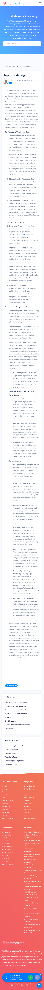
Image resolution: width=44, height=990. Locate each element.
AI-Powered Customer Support (31, 899)
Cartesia (4, 815)
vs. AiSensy (5, 858)
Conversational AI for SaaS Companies (33, 871)
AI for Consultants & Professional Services (31, 909)
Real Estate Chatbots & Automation (32, 866)
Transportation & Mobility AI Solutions (32, 926)
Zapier (26, 795)
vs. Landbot (5, 844)
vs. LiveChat (6, 850)
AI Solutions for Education (32, 840)
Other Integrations (30, 818)
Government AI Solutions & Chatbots (33, 915)
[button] (39, 985)
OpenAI (4, 786)
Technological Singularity (14, 761)
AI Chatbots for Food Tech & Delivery (33, 888)
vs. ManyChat (6, 835)
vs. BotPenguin (7, 847)
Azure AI (4, 795)
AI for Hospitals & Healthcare (30, 850)
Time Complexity (11, 757)
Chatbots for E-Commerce (32, 832)
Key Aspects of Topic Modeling (16, 702)
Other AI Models (7, 818)
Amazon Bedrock (7, 801)
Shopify (26, 812)
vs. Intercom (6, 832)
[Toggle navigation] (40, 3)
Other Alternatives (8, 864)
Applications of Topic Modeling (16, 710)
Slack (25, 815)
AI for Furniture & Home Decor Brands (32, 931)
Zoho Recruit (28, 804)
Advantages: (9, 717)
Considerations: (10, 721)
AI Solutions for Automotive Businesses (33, 882)
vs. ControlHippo (7, 852)
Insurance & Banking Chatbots (31, 904)
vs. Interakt (5, 861)
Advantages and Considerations (16, 713)
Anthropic (5, 789)
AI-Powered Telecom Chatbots (31, 920)
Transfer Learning (11, 749)
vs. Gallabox (6, 841)
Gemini (4, 792)
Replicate (5, 804)
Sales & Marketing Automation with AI (30, 893)
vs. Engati (5, 855)
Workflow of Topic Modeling (15, 706)
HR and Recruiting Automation (30, 861)
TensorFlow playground (14, 746)
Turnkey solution (11, 764)
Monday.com (28, 810)
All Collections (9, 66)
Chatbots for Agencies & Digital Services (32, 855)
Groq (3, 798)
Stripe (26, 792)
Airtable (26, 801)
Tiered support (10, 753)
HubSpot (27, 807)
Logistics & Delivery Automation (30, 877)
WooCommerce (29, 798)
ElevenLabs (5, 812)
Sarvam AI (5, 810)
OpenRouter (6, 807)
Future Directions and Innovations (17, 725)
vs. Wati (4, 838)
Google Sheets (29, 789)
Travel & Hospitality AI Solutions (31, 844)
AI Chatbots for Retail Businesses (31, 836)
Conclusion (9, 728)
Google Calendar (29, 786)
